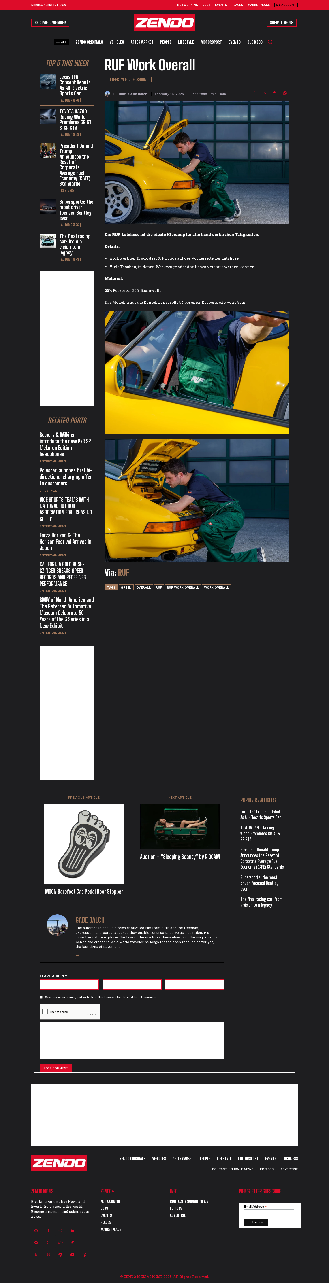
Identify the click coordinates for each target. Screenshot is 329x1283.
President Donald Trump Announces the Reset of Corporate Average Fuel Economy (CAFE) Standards (76, 165)
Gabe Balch (137, 94)
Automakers (70, 100)
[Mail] (36, 1243)
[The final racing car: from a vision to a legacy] (48, 241)
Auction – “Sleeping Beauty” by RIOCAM (180, 857)
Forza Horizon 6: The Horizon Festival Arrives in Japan (65, 541)
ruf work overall (183, 587)
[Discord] (36, 1231)
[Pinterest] (274, 93)
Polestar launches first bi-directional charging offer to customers (66, 477)
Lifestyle (48, 490)
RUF (123, 572)
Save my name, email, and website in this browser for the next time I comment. (101, 997)
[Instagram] (60, 1231)
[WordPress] (60, 1255)
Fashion (140, 79)
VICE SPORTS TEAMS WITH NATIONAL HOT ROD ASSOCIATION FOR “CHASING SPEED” (66, 509)
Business (68, 190)
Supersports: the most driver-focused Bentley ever (76, 210)
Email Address (255, 1207)
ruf (159, 587)
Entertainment (53, 461)
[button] (270, 41)
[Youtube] (72, 1255)
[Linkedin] (77, 954)
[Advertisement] (67, 338)
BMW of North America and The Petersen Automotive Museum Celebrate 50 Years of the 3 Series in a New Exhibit (67, 613)
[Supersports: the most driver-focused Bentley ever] (48, 206)
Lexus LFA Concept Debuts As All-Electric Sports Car (75, 85)
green (126, 587)
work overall (216, 587)
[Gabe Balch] (109, 94)
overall (144, 587)
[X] (264, 93)
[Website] (48, 1255)
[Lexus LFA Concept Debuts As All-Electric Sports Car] (48, 81)
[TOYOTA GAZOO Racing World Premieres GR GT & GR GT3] (48, 116)
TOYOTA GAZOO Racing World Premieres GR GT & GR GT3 (76, 119)
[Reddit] (60, 1243)
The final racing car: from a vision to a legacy (75, 244)
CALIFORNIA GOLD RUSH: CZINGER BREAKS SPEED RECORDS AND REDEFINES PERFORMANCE (63, 574)
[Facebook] (254, 93)
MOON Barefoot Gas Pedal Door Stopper (84, 892)
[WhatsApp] (284, 93)
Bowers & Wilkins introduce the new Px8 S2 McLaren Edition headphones (65, 444)
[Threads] (85, 1255)
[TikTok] (72, 1243)
